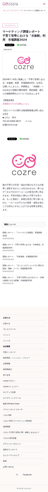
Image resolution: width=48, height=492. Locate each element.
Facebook (27, 475)
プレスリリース (9, 329)
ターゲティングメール (12, 398)
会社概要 (6, 346)
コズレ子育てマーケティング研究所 (17, 421)
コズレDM (7, 415)
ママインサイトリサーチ (13, 409)
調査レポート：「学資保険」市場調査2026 (20, 256)
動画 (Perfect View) (11, 404)
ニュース (6, 340)
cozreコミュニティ (11, 386)
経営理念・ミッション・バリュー (16, 358)
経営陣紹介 (7, 369)
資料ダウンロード (10, 449)
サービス (6, 375)
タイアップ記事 (9, 392)
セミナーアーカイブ (11, 455)
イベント (6, 335)
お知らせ (6, 318)
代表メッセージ (9, 352)
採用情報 (6, 426)
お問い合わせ (8, 467)
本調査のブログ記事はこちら (16, 103)
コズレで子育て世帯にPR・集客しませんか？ (21, 432)
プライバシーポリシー (12, 444)
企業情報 (6, 363)
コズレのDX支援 (9, 438)
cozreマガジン (9, 381)
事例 (5, 461)
